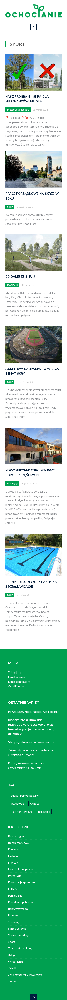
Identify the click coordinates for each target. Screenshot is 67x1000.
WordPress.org (17, 686)
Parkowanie (15, 896)
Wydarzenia (15, 962)
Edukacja (13, 849)
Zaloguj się (14, 672)
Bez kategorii (16, 836)
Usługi (11, 955)
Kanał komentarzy (19, 682)
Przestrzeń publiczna (18, 109)
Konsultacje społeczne (21, 882)
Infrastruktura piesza (20, 869)
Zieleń (12, 981)
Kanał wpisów (16, 677)
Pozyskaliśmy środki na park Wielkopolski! (33, 712)
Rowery (13, 915)
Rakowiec (44, 812)
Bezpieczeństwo (18, 843)
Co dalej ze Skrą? (20, 277)
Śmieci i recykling (18, 935)
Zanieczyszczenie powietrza (25, 975)
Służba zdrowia (17, 929)
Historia (13, 856)
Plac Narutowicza (21, 812)
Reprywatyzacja (18, 909)
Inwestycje (12, 285)
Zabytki (12, 968)
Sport (10, 207)
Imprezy (13, 862)
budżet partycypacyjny (25, 796)
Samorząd (14, 922)
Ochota (34, 804)
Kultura (12, 889)
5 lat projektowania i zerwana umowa (31, 742)
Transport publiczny (20, 948)
